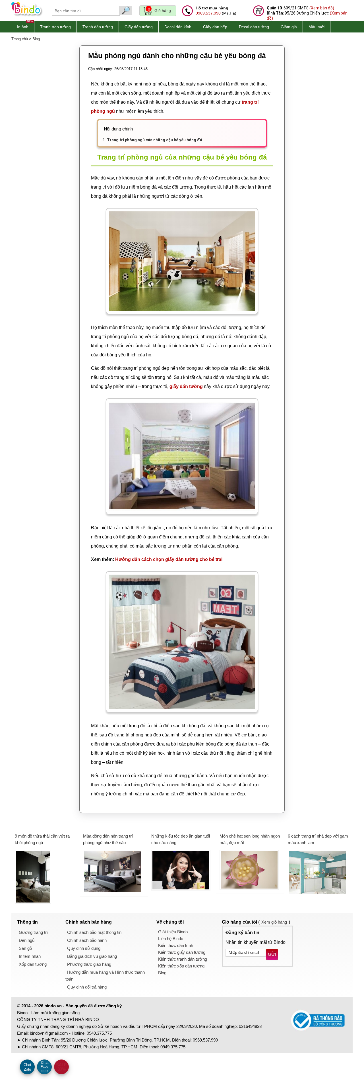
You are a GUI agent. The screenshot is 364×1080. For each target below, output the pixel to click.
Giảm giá (289, 27)
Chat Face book (44, 1067)
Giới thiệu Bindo (173, 931)
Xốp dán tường (33, 964)
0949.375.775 (99, 1033)
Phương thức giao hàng (89, 964)
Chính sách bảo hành (87, 940)
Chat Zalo (27, 1067)
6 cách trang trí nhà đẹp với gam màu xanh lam (318, 839)
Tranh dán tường (97, 27)
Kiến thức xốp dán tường (181, 965)
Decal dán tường (254, 27)
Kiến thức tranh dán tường (182, 959)
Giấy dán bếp (215, 27)
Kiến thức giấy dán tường (181, 952)
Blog (36, 39)
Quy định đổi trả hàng (87, 987)
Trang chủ (19, 39)
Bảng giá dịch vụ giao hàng (92, 956)
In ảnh (22, 27)
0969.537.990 (208, 13)
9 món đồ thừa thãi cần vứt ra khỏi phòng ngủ (42, 839)
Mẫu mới (316, 27)
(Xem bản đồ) (321, 8)
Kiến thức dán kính (175, 945)
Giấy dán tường (139, 27)
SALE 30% (61, 1067)
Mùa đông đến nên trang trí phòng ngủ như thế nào (108, 839)
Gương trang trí (33, 932)
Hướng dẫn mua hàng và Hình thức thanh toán (105, 975)
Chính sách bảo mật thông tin (94, 932)
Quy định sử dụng (83, 948)
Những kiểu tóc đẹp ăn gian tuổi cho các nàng (180, 839)
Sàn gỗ (25, 948)
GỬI (272, 954)
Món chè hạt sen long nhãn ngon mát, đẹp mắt (250, 839)
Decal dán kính (177, 27)
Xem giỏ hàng (274, 922)
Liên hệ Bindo (170, 938)
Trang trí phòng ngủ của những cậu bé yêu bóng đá (154, 140)
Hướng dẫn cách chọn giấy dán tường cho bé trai (168, 559)
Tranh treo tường (55, 27)
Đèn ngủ (26, 940)
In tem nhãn (30, 956)
